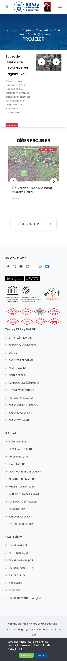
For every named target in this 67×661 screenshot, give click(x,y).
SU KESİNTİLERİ (17, 509)
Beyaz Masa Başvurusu (23, 560)
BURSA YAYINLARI (19, 420)
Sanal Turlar (17, 575)
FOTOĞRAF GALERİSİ (21, 398)
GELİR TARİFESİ (17, 375)
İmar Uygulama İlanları (24, 494)
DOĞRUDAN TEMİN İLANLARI (25, 471)
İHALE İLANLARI (17, 464)
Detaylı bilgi (15, 649)
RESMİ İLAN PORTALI (20, 449)
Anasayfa (12, 30)
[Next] (56, 61)
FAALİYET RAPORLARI (21, 360)
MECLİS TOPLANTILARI (21, 486)
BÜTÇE (13, 353)
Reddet (42, 655)
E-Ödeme (14, 590)
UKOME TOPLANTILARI (21, 390)
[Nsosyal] (47, 266)
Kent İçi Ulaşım (18, 553)
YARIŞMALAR (16, 583)
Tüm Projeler (29, 224)
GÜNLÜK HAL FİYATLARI (22, 479)
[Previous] (41, 61)
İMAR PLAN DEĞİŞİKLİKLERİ (23, 501)
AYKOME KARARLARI (20, 413)
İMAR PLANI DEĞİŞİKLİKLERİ (24, 383)
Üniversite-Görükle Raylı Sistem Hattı (32, 190)
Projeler (27, 30)
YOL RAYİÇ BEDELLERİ (21, 524)
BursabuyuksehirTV (21, 568)
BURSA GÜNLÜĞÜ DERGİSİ (23, 405)
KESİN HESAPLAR (18, 368)
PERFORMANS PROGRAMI (23, 345)
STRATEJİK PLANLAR (20, 338)
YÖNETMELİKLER (18, 441)
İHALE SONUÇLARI (19, 456)
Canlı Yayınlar (18, 545)
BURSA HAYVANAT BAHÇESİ (25, 598)
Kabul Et (26, 655)
